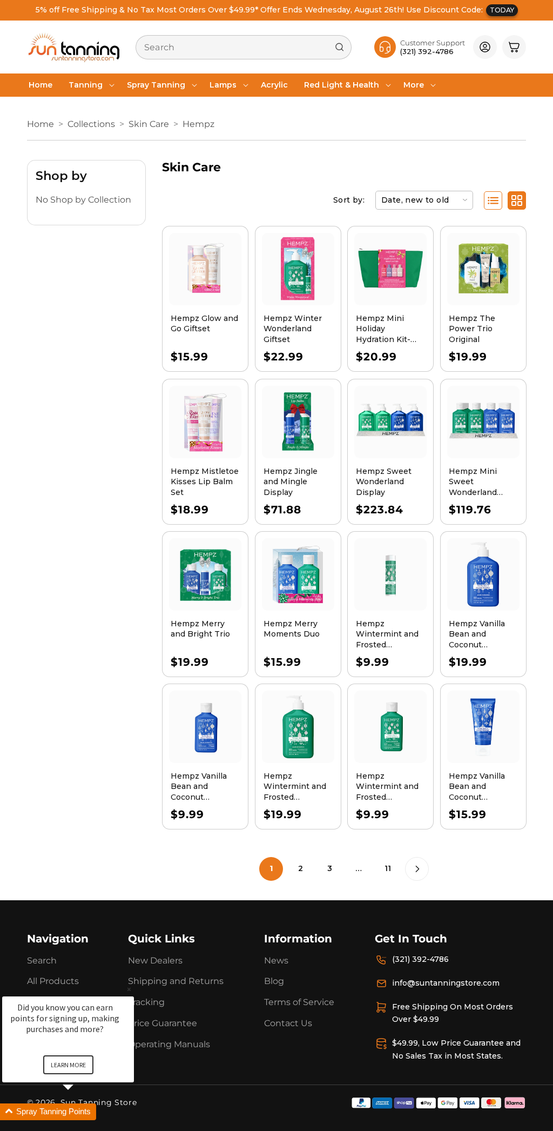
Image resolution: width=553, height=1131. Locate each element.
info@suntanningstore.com (446, 983)
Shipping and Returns (176, 981)
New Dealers (155, 960)
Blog (274, 981)
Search (42, 960)
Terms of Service (299, 1002)
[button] (89, 84)
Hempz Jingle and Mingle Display (291, 481)
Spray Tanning (156, 85)
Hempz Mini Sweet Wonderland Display (473, 482)
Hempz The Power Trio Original (472, 328)
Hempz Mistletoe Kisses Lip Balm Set (205, 481)
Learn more (68, 1065)
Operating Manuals (169, 1044)
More (413, 85)
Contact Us (288, 1023)
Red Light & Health (341, 85)
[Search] (340, 47)
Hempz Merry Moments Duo (292, 629)
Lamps (223, 85)
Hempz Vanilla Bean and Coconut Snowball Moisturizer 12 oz (482, 635)
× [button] (129, 989)
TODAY (502, 10)
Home (40, 124)
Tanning (86, 85)
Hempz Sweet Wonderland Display (384, 481)
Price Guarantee (162, 1023)
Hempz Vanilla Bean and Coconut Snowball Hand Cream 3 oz (478, 787)
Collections (91, 124)
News (276, 960)
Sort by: (349, 200)
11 (388, 868)
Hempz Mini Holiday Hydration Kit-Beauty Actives (385, 329)
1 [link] (271, 868)
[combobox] (244, 47)
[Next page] (417, 869)
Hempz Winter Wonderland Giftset (293, 328)
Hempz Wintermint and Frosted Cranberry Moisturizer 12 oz (297, 787)
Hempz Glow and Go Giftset (204, 323)
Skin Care (149, 124)
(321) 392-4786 (420, 959)
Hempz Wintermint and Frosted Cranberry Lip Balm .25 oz (387, 635)
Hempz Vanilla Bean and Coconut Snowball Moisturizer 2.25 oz (202, 787)
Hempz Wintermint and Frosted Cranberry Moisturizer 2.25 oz (387, 787)
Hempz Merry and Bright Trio (200, 629)
